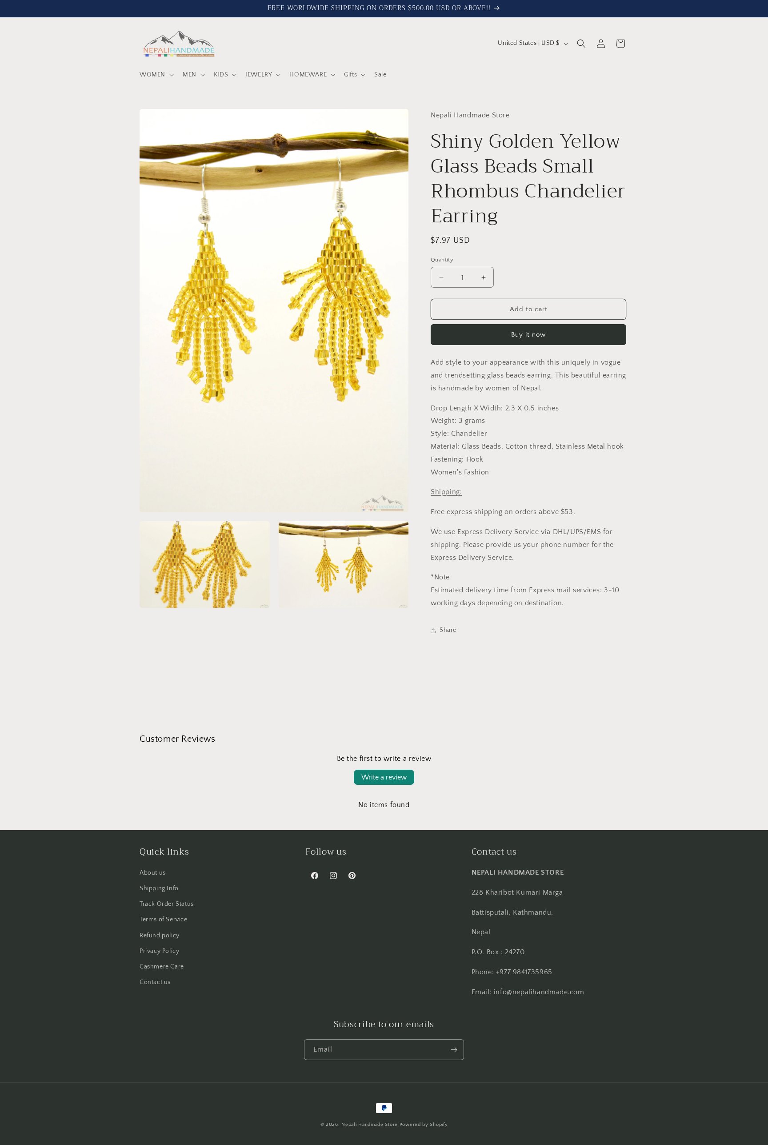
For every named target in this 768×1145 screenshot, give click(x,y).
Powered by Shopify (424, 1124)
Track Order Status (167, 904)
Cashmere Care (162, 966)
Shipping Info (159, 888)
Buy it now (528, 334)
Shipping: (446, 492)
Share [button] (448, 630)
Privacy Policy (159, 951)
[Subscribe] (454, 1049)
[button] (155, 74)
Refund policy (160, 935)
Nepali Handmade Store (369, 1124)
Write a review (384, 777)
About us (153, 872)
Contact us (155, 982)
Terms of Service (164, 919)
